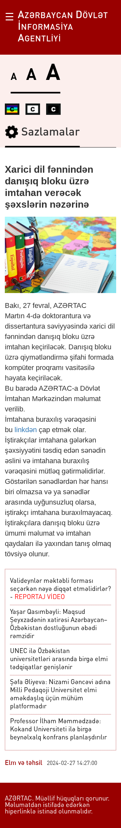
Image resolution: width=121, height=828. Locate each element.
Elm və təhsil (23, 763)
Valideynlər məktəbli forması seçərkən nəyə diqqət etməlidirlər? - (60, 589)
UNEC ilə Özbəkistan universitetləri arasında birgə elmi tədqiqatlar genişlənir (59, 659)
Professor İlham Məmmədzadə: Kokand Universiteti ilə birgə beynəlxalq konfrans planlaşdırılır (58, 729)
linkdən (26, 430)
